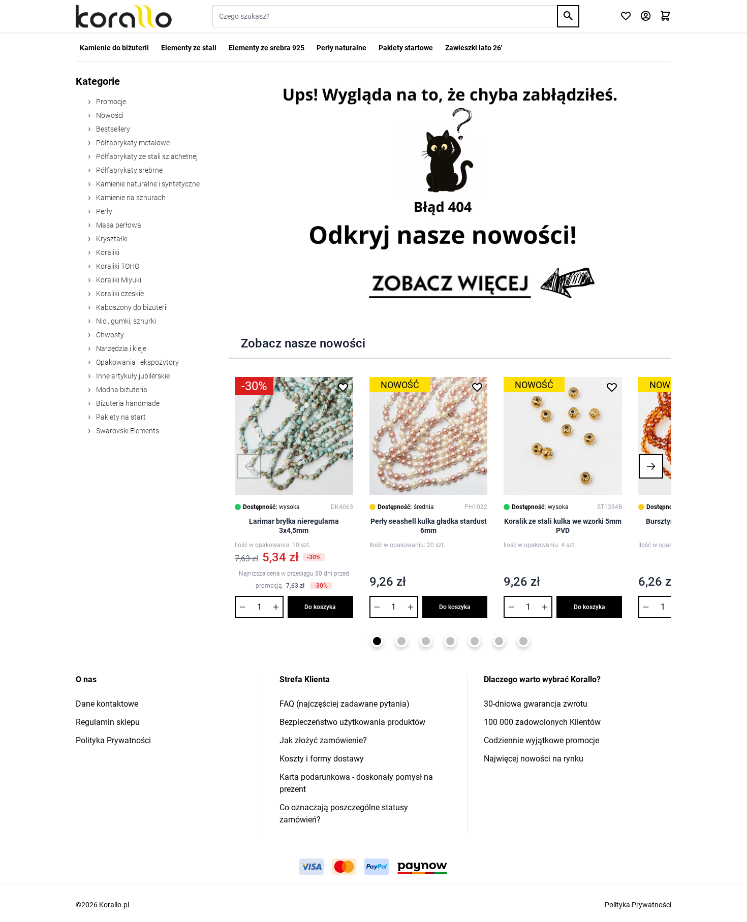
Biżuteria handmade (127, 403)
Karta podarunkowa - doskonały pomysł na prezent (356, 783)
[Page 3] (426, 641)
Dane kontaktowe (107, 704)
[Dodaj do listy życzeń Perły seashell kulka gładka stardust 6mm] (477, 387)
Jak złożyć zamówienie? (323, 740)
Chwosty (109, 335)
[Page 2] (401, 641)
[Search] (568, 16)
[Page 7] (523, 641)
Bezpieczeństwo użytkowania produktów (352, 722)
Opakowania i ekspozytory (137, 362)
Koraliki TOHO (117, 266)
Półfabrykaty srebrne (129, 170)
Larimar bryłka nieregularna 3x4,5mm (294, 525)
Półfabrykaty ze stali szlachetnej (146, 156)
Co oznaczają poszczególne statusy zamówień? (343, 813)
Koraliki (107, 252)
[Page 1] (377, 641)
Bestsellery (112, 129)
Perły (103, 211)
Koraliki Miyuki (118, 280)
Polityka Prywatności (113, 740)
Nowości (109, 115)
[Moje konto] (645, 16)
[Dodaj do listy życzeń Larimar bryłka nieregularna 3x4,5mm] (343, 387)
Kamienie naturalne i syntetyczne (147, 184)
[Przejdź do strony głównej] (124, 16)
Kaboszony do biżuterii (131, 307)
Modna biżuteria (121, 390)
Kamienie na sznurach (130, 198)
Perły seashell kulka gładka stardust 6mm (428, 525)
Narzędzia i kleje (120, 348)
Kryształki (111, 239)
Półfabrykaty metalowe (132, 143)
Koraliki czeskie (119, 294)
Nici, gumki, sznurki (125, 321)
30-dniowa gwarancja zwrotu (535, 704)
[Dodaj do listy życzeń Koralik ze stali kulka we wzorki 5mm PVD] (612, 387)
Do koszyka (320, 607)
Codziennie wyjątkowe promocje (541, 740)
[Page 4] (450, 641)
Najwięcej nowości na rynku (533, 759)
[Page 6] (499, 641)
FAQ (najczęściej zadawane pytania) (344, 704)
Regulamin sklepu (108, 722)
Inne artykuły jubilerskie (132, 376)
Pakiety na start (120, 417)
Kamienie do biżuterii (114, 48)
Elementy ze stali (188, 48)
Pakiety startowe (406, 48)
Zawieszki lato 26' (473, 48)
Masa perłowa (118, 225)
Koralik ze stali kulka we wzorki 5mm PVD (562, 525)
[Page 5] (475, 641)
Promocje (110, 102)
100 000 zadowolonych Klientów (542, 722)
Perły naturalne (341, 48)
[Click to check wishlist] (626, 16)
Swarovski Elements (127, 431)
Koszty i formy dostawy (321, 759)
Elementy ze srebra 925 (266, 48)
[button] (249, 466)
